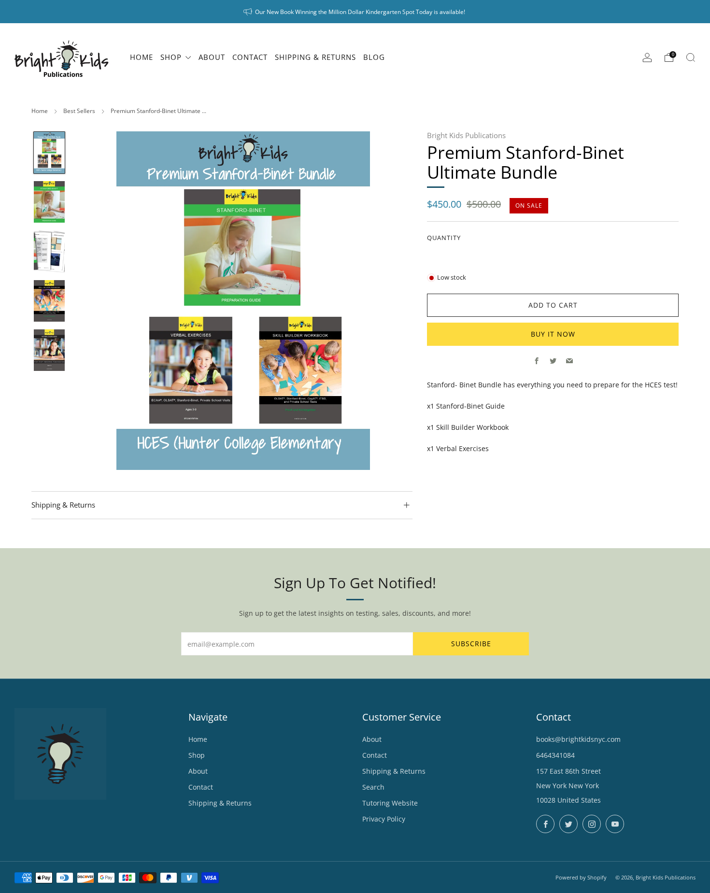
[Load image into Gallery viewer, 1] (49, 152)
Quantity (444, 237)
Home (39, 110)
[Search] (691, 57)
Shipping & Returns (220, 803)
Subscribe (471, 643)
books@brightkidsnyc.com (578, 739)
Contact (200, 787)
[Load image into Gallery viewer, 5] (49, 350)
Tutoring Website (390, 803)
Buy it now (553, 334)
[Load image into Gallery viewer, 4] (49, 301)
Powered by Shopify (581, 877)
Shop (196, 755)
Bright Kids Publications (466, 135)
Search (373, 787)
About (198, 771)
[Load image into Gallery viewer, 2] (49, 202)
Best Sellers (79, 110)
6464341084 (555, 755)
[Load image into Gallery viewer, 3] (49, 251)
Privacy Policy (383, 818)
